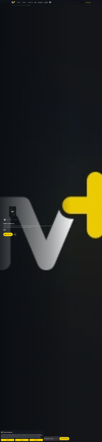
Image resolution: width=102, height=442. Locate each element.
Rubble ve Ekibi (23, 5)
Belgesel (40, 2)
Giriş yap (88, 2)
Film (24, 2)
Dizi (18, 2)
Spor (35, 2)
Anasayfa (14, 5)
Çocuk (46, 2)
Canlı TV (30, 2)
